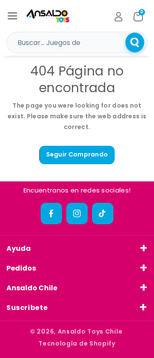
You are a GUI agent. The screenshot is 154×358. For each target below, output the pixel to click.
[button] (12, 16)
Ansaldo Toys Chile (90, 331)
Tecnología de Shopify (77, 343)
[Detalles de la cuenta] (118, 16)
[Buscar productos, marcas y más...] (134, 42)
